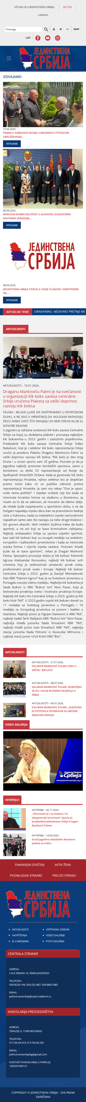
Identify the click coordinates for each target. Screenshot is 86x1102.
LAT (28, 37)
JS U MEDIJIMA (20, 941)
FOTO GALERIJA (55, 941)
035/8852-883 (50, 984)
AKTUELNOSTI (20, 929)
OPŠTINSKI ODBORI (57, 929)
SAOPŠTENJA (19, 935)
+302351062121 (18, 1066)
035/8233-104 (17, 984)
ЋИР (76, 29)
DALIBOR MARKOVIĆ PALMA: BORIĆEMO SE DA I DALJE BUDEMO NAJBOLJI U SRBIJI (57, 690)
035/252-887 (33, 984)
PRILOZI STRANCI (64, 875)
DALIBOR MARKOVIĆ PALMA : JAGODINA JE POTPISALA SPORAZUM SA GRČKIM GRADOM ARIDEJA (57, 711)
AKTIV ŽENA (63, 865)
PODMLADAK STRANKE (26, 875)
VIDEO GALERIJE (55, 935)
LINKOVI (43, 15)
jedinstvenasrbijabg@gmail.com (28, 1054)
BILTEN (67, 7)
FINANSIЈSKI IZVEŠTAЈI (29, 865)
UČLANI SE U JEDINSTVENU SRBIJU (34, 7)
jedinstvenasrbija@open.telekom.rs (30, 996)
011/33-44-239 (35, 1042)
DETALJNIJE (12, 143)
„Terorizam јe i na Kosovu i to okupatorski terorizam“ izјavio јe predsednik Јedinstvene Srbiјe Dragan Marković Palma (55, 819)
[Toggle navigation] (8, 58)
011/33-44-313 (17, 1042)
